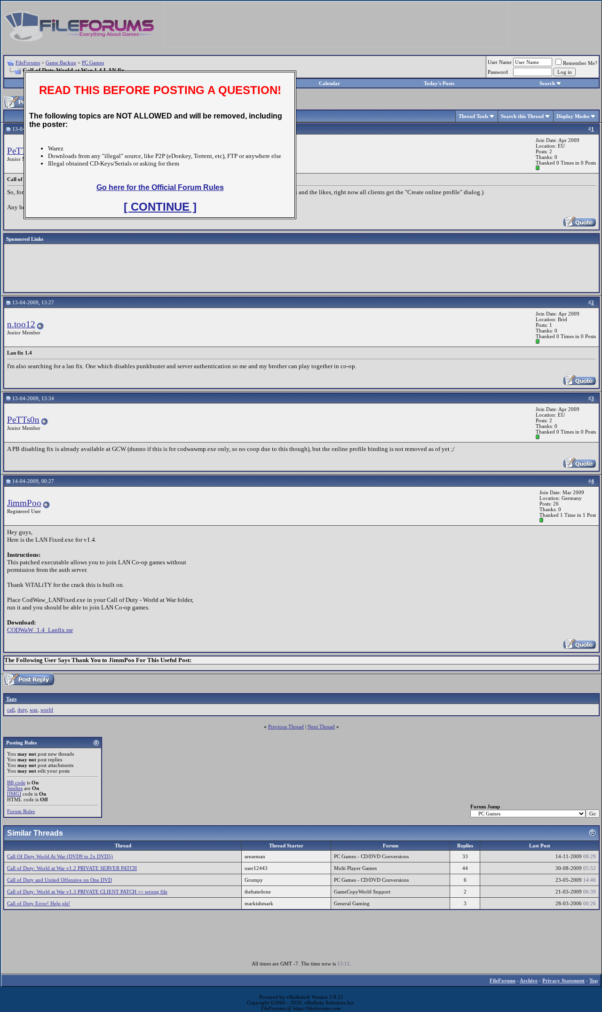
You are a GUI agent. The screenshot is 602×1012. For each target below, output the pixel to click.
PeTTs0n (23, 420)
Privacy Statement (563, 980)
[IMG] (14, 794)
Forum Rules (21, 811)
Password (498, 72)
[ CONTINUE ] (160, 206)
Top (593, 980)
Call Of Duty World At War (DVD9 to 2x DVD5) (60, 856)
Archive (529, 980)
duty (22, 709)
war (34, 709)
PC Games (93, 62)
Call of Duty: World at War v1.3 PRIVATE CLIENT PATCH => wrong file (87, 891)
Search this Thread (522, 116)
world (46, 709)
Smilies (15, 788)
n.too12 (21, 324)
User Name (500, 62)
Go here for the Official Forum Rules (160, 187)
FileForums (28, 62)
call (11, 709)
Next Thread (321, 726)
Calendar (329, 83)
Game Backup (61, 62)
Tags (11, 699)
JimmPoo (24, 503)
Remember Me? (580, 63)
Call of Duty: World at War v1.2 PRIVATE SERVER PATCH (72, 868)
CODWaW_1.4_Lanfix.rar (40, 629)
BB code (16, 782)
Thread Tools (473, 116)
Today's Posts (439, 83)
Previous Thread (286, 726)
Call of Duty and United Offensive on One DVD (59, 880)
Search (547, 83)
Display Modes (572, 116)
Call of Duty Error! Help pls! (38, 903)
